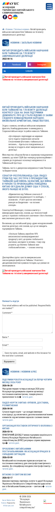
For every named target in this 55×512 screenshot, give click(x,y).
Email (5, 345)
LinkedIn (29, 71)
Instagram (41, 64)
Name (5, 337)
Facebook (16, 64)
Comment (7, 313)
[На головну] (18, 3)
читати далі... (28, 397)
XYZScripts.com (8, 506)
